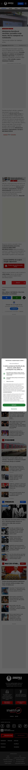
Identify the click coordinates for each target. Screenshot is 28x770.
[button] (14, 382)
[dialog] (14, 385)
